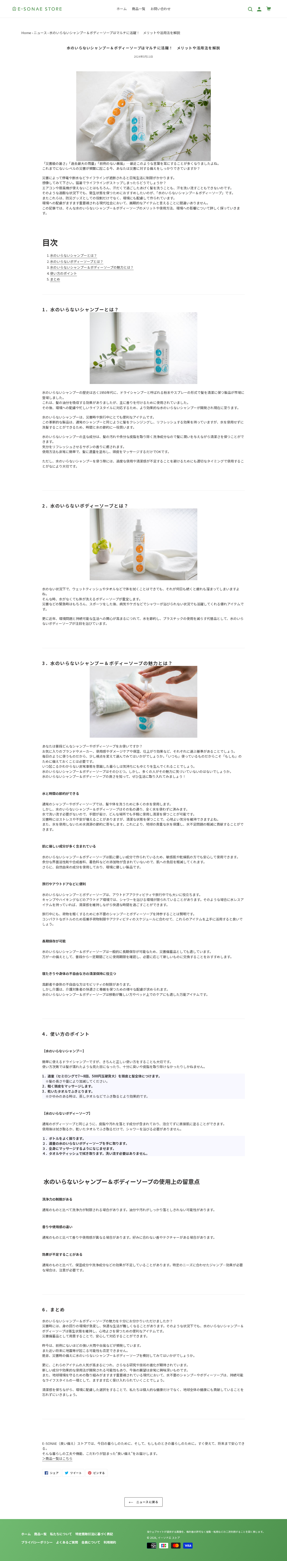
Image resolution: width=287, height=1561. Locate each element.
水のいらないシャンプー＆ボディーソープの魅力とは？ (92, 267)
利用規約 (110, 1542)
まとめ (55, 279)
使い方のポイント (63, 273)
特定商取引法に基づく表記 (94, 1534)
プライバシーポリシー (37, 1542)
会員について (90, 1542)
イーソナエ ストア (169, 1537)
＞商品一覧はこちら (57, 1458)
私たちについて (61, 1534)
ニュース (40, 32)
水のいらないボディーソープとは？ (76, 261)
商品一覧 (40, 1534)
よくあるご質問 (67, 1542)
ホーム (26, 1534)
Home (26, 32)
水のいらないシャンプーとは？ (73, 255)
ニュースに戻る (146, 1502)
